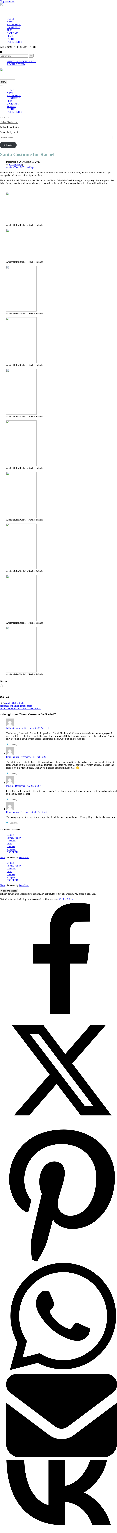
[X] (61, 1125)
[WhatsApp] (61, 1372)
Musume (10, 786)
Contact (10, 835)
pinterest (11, 846)
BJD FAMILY (14, 24)
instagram (11, 849)
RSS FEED (12, 852)
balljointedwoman (14, 728)
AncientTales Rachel (15, 703)
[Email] (61, 1456)
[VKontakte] (61, 1529)
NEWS (10, 21)
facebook (11, 840)
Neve (2, 857)
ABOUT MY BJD (16, 64)
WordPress (24, 857)
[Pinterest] (61, 1261)
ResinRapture (15, 164)
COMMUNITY (14, 42)
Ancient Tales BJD (15, 167)
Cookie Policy (66, 899)
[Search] (1, 52)
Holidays (30, 167)
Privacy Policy (14, 837)
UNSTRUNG (13, 27)
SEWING (11, 36)
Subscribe (8, 145)
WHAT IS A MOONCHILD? (21, 61)
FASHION (12, 39)
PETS (9, 30)
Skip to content (7, 1)
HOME (10, 18)
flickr (9, 843)
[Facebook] (61, 1013)
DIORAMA (13, 33)
